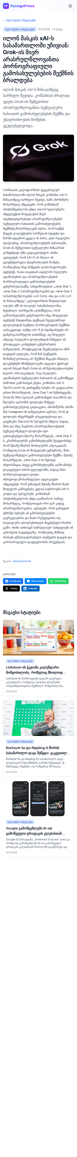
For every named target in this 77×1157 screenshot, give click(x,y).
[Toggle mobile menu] (70, 6)
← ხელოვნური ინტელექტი (19, 20)
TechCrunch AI (21, 561)
